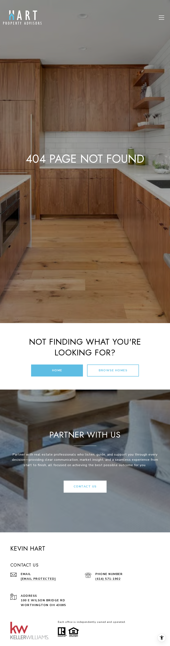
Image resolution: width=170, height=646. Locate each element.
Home (57, 370)
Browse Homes (113, 370)
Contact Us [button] (85, 486)
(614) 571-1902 (107, 579)
